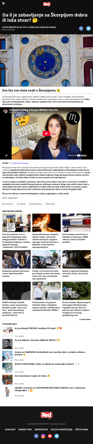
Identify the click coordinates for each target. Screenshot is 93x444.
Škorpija (50, 203)
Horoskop (7, 203)
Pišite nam (81, 429)
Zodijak (21, 203)
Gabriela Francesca (20, 163)
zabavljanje (35, 203)
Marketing (25, 429)
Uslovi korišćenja (61, 429)
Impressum (41, 429)
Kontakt (10, 429)
